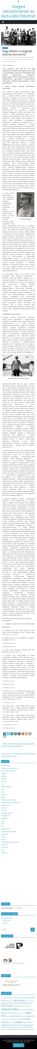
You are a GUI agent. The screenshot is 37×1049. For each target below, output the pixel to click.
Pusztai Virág (11, 1019)
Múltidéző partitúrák (6, 813)
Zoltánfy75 (4, 852)
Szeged (18, 1022)
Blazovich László (29, 1000)
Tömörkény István (24, 1029)
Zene (2, 850)
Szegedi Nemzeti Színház (9, 1025)
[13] (21, 495)
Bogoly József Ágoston (7, 1003)
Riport (2, 823)
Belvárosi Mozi (10, 1000)
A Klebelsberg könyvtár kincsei (9, 768)
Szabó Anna (12, 1022)
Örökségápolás (5, 816)
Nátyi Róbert (30, 1016)
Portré (3, 821)
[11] (12, 447)
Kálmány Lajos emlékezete (8, 800)
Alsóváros (12, 997)
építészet (32, 1029)
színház (24, 1027)
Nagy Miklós (25, 59)
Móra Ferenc (23, 1016)
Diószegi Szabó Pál (17, 1006)
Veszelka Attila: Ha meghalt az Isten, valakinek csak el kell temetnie (18, 755)
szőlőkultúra (29, 1027)
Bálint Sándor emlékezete (8, 771)
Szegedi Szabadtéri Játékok (25, 1025)
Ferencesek (26, 1006)
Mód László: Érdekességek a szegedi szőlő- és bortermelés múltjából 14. (18, 745)
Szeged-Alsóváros (27, 1022)
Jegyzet (3, 797)
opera (6, 1019)
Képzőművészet (5, 805)
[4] (18, 190)
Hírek (2, 789)
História (5, 48)
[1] (25, 124)
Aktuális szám (6, 920)
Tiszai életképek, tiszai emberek (10, 842)
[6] (14, 250)
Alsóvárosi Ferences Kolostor (22, 998)
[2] (25, 149)
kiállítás (9, 1013)
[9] (31, 410)
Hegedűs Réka (9, 1009)
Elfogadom (19, 1045)
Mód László (15, 1016)
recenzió (17, 1019)
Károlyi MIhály (11, 59)
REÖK (21, 1019)
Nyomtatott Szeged (6, 918)
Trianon (15, 61)
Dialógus (3, 773)
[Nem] (35, 1043)
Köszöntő (3, 810)
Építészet (3, 779)
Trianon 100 (4, 847)
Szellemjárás (4, 834)
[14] (22, 515)
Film (2, 784)
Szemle (3, 837)
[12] (25, 485)
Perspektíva (4, 818)
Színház (3, 839)
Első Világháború (24, 57)
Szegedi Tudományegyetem (8, 1027)
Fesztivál (3, 781)
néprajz (3, 1019)
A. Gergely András (5, 997)
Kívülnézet (4, 808)
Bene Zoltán (15, 57)
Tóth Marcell (15, 1029)
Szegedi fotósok (5, 829)
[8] (21, 346)
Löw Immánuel (21, 1013)
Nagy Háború (18, 59)
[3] (11, 155)
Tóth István (8, 1029)
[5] (34, 234)
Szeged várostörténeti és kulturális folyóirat (18, 11)
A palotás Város (5, 765)
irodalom (20, 1009)
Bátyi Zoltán (6, 1005)
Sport (2, 826)
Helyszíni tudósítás (6, 786)
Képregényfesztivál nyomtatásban (10, 802)
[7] (16, 270)
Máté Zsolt (8, 1016)
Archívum (5, 923)
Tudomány (4, 845)
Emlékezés (4, 776)
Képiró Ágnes (14, 1013)
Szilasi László (19, 1027)
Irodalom (3, 794)
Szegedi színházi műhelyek (8, 831)
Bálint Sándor (27, 1003)
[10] (23, 435)
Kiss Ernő (26, 1009)
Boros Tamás (18, 1003)
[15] (26, 588)
